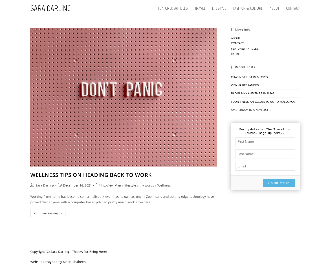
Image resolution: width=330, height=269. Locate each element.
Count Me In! (279, 183)
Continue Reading (50, 214)
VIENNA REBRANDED (245, 85)
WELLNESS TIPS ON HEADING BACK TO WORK (91, 174)
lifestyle (130, 185)
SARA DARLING (50, 8)
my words (146, 185)
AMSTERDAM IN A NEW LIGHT (251, 110)
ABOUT (235, 38)
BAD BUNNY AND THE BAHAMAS (252, 93)
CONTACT (237, 43)
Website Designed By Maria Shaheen (58, 262)
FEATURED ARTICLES (244, 49)
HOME (235, 54)
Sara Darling (44, 185)
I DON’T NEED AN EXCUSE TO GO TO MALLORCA (263, 102)
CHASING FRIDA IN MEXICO (249, 77)
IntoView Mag (111, 185)
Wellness (164, 185)
